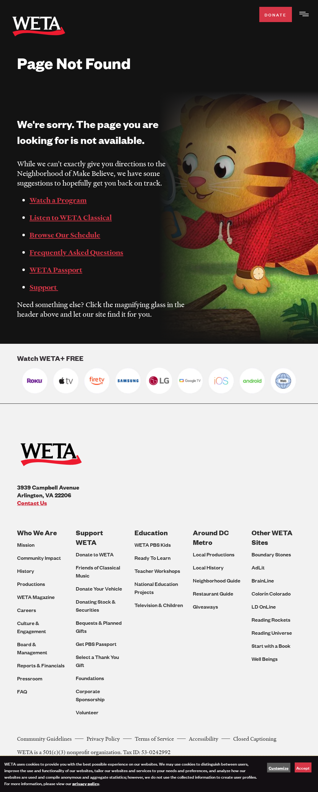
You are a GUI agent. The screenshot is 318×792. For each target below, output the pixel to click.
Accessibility (203, 739)
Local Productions (213, 554)
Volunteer (87, 712)
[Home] (38, 27)
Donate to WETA (95, 554)
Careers (26, 610)
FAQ (22, 691)
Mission (25, 544)
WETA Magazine (36, 597)
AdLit (258, 567)
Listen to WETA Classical (71, 218)
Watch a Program (58, 200)
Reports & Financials (41, 665)
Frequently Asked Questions (76, 252)
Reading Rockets (271, 619)
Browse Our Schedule (65, 235)
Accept (303, 767)
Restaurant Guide (213, 593)
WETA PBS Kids (152, 544)
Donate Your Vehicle (99, 588)
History (25, 570)
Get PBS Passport (96, 643)
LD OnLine (264, 606)
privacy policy (85, 783)
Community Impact (39, 557)
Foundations (90, 678)
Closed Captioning (254, 739)
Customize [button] (278, 768)
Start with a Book (271, 645)
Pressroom (29, 678)
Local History (208, 567)
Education (151, 532)
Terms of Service (154, 739)
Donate (276, 14)
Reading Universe (272, 632)
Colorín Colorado (271, 593)
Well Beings (265, 658)
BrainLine (263, 580)
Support (44, 287)
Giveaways (205, 606)
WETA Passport (56, 270)
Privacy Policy (103, 739)
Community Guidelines (44, 739)
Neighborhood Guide (216, 580)
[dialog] (159, 774)
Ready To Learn (152, 557)
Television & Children (158, 605)
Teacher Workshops (157, 570)
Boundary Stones (271, 554)
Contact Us (32, 503)
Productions (31, 583)
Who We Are (37, 532)
